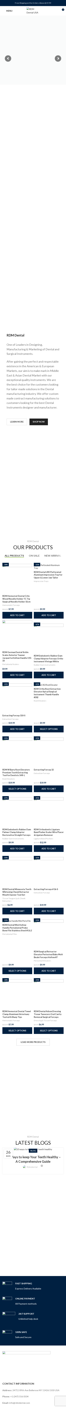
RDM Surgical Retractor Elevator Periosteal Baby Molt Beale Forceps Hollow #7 (48, 954)
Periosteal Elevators (42, 960)
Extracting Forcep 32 (44, 770)
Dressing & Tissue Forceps (45, 1020)
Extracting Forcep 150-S (13, 715)
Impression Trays (41, 581)
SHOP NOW (39, 421)
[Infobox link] (21, 1286)
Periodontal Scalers (10, 664)
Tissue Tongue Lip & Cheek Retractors (13, 899)
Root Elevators (40, 701)
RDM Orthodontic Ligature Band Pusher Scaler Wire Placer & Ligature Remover (49, 832)
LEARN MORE (17, 421)
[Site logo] (33, 10)
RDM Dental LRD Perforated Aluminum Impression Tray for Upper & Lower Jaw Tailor (48, 575)
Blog (33, 1150)
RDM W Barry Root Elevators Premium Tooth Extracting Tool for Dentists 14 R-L (16, 773)
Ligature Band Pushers (43, 838)
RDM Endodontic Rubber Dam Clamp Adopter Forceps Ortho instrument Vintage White (48, 659)
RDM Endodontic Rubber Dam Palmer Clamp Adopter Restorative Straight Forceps (16, 832)
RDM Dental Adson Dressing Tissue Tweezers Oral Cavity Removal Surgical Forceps (48, 1014)
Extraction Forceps (10, 719)
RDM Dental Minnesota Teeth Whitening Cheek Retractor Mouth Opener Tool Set (16, 892)
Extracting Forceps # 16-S (46, 889)
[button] (17, 615)
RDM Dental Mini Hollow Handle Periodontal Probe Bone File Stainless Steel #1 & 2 (17, 928)
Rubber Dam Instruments (44, 665)
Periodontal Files (9, 934)
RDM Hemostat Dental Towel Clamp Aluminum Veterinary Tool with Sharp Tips (16, 1014)
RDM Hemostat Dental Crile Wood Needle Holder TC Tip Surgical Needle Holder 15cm (16, 599)
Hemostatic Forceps (11, 605)
